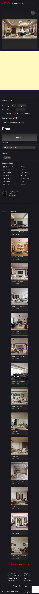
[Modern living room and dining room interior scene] (19, 305)
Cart (25, 578)
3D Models (16, 3)
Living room (22, 106)
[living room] (19, 429)
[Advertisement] (19, 70)
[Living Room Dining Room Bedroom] (19, 479)
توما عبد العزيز (13, 191)
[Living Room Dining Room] (19, 230)
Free (13, 106)
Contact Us (11, 580)
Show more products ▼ (19, 564)
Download (19, 137)
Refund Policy (12, 574)
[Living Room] (19, 330)
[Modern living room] (19, 255)
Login (15, 113)
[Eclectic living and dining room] (19, 554)
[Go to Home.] (5, 3)
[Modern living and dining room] (19, 379)
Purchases (27, 580)
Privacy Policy (12, 578)
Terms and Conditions (15, 576)
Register (27, 576)
